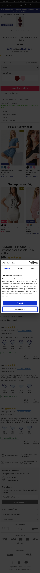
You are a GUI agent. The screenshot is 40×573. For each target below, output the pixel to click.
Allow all (20, 303)
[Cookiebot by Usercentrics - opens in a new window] (29, 262)
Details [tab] (20, 268)
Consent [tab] (7, 268)
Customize (19, 309)
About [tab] (33, 268)
